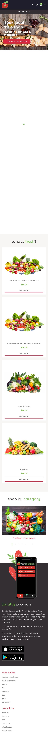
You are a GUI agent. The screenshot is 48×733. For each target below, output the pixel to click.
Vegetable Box (24, 406)
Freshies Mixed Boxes (10, 677)
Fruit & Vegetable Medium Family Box (24, 343)
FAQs (3, 720)
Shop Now (22, 12)
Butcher (5, 684)
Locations (5, 716)
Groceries (5, 691)
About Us (5, 713)
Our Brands (6, 702)
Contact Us (6, 723)
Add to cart (24, 290)
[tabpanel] (24, 523)
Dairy (4, 699)
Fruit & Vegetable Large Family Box (24, 280)
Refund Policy (7, 727)
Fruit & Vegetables (9, 681)
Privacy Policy (7, 731)
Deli (3, 688)
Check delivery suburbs (17, 41)
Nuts (3, 695)
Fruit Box (24, 469)
